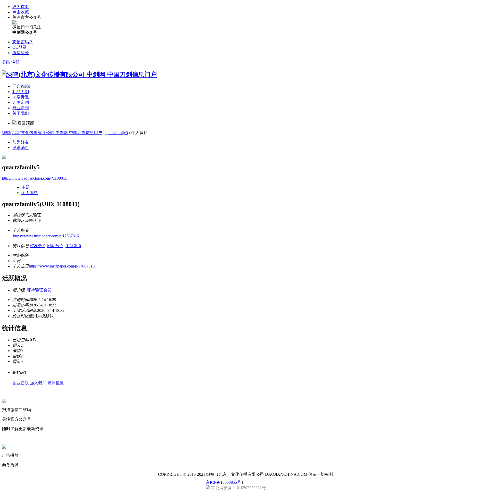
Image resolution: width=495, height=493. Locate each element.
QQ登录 (19, 47)
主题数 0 (73, 246)
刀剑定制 (20, 102)
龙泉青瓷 (20, 97)
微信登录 (20, 53)
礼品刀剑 (20, 91)
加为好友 (20, 142)
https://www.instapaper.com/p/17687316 (46, 236)
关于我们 (20, 113)
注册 (15, 62)
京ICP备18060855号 (223, 482)
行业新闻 (20, 108)
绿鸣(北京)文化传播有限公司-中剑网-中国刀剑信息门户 (52, 132)
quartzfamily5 (116, 132)
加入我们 (38, 383)
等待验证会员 (39, 290)
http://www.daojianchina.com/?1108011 (34, 178)
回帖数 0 (55, 246)
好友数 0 (37, 246)
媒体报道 (55, 383)
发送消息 (20, 147)
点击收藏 (20, 12)
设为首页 (20, 6)
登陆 (6, 62)
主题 (25, 187)
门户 (21, 86)
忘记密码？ (22, 42)
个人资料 (29, 192)
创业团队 (20, 383)
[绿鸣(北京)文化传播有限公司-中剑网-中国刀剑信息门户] (79, 74)
